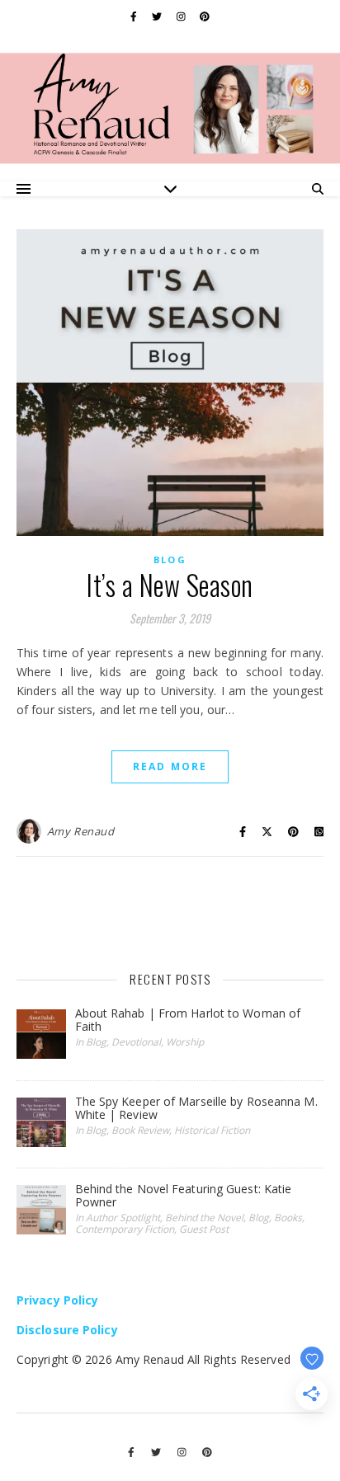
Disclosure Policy (67, 1330)
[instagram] (182, 16)
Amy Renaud (81, 831)
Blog (169, 559)
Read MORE (170, 766)
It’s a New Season (170, 585)
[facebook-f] (134, 16)
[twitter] (158, 16)
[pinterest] (205, 16)
